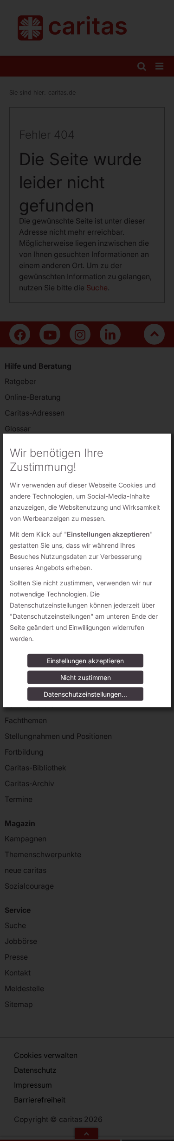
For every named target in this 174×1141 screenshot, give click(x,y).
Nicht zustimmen (85, 677)
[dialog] (87, 570)
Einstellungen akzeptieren (85, 661)
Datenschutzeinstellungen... (85, 694)
